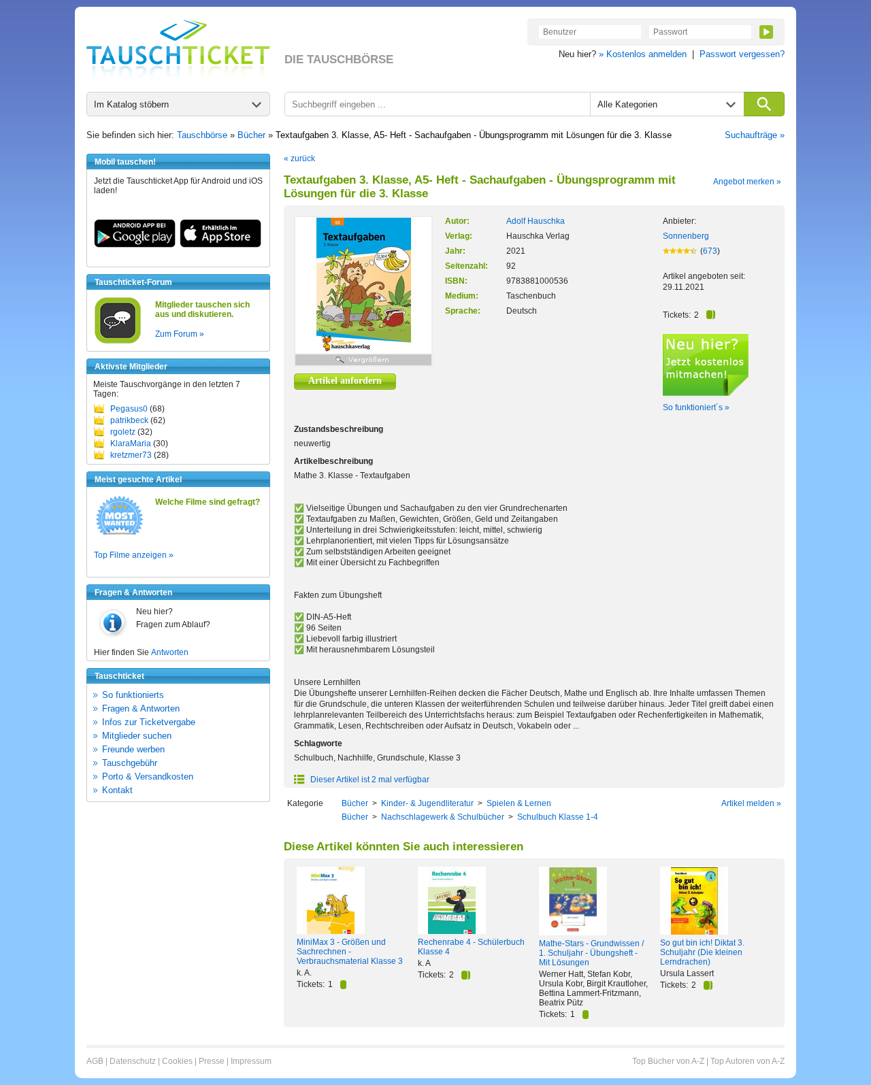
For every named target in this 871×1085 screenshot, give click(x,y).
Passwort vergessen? (742, 54)
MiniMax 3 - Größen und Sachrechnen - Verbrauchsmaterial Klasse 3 (350, 951)
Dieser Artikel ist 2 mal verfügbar (368, 779)
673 (710, 251)
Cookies (177, 1061)
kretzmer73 (131, 455)
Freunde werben (133, 749)
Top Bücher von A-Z (668, 1061)
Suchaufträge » (755, 135)
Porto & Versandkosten (147, 776)
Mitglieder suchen (136, 736)
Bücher (251, 135)
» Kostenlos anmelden (643, 54)
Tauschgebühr (129, 763)
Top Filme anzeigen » (134, 555)
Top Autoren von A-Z (747, 1061)
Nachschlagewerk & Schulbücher (442, 817)
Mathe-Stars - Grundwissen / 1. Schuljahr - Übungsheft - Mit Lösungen (591, 953)
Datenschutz (133, 1061)
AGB (94, 1061)
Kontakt (117, 790)
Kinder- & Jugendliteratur (427, 803)
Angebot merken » (747, 181)
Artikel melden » (751, 803)
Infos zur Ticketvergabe (148, 722)
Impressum (251, 1061)
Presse (212, 1061)
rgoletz (122, 432)
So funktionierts (133, 695)
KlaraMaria (130, 443)
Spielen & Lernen (519, 803)
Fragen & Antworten (141, 708)
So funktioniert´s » (696, 407)
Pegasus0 (129, 409)
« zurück (299, 158)
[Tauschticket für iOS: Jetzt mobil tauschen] (220, 245)
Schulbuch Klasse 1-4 (557, 817)
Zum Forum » (179, 334)
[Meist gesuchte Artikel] (119, 534)
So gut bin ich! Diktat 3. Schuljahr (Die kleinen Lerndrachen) (702, 952)
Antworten (169, 652)
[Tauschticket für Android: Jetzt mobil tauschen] (135, 245)
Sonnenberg (686, 236)
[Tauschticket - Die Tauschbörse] (178, 49)
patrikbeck (129, 420)
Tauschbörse (202, 135)
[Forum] (118, 341)
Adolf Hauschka (535, 221)
